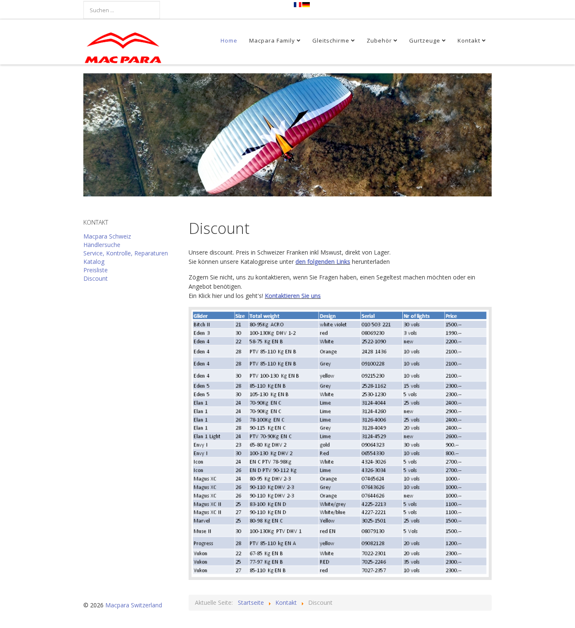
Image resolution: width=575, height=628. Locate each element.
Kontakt (469, 40)
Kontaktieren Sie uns (293, 296)
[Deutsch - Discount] (306, 4)
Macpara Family (272, 40)
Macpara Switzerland (133, 605)
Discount (95, 278)
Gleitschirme (330, 40)
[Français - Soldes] (298, 4)
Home (229, 40)
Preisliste (95, 270)
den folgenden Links (322, 262)
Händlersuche (101, 245)
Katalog (93, 262)
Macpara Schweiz (107, 236)
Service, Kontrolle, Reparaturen (125, 253)
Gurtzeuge (424, 40)
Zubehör (379, 40)
